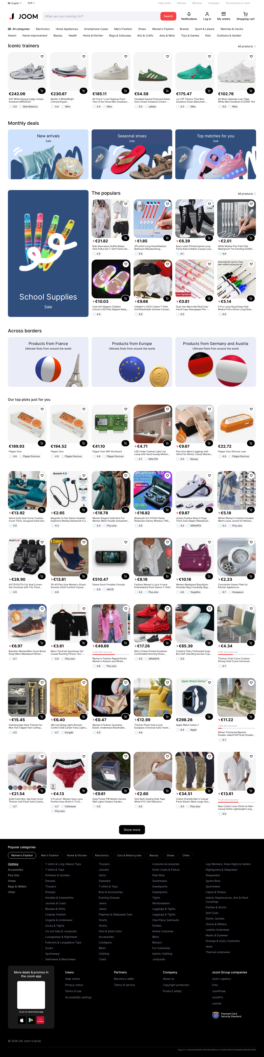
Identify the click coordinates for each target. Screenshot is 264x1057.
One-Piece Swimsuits (165, 920)
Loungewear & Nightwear (61, 936)
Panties (157, 925)
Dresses (50, 880)
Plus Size (13, 875)
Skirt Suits (212, 912)
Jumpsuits (158, 959)
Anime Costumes (162, 931)
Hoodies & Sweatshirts (59, 897)
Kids (208, 35)
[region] (132, 80)
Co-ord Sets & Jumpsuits (61, 931)
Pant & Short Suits (110, 931)
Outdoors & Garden (229, 35)
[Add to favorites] (42, 56)
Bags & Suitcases (120, 35)
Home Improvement (34, 35)
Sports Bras (213, 880)
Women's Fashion (163, 29)
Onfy (215, 985)
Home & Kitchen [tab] (77, 855)
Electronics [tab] (102, 855)
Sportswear (52, 953)
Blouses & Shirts (55, 908)
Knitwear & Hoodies (57, 875)
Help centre (164, 3)
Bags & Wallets (17, 886)
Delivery (181, 3)
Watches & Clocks (232, 29)
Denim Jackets (215, 918)
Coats (102, 959)
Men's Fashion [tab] (50, 855)
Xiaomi (12, 35)
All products (245, 46)
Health (73, 35)
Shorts (103, 920)
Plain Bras (158, 875)
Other (11, 892)
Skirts (102, 875)
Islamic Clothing (162, 953)
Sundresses (159, 880)
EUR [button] (30, 3)
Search (168, 16)
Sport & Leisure (204, 29)
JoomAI (216, 1003)
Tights (156, 897)
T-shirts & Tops (54, 869)
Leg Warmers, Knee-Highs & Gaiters (228, 864)
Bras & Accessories (111, 892)
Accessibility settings (78, 997)
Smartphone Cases (96, 29)
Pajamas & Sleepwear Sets (115, 914)
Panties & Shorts (216, 907)
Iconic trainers (23, 45)
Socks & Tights (54, 925)
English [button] (15, 3)
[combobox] (100, 16)
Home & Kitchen (93, 35)
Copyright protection (176, 985)
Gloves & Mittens (216, 924)
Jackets (104, 869)
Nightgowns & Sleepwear (222, 869)
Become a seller (124, 978)
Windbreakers (161, 903)
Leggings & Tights (163, 908)
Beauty (58, 35)
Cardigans (105, 942)
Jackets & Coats (55, 903)
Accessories (15, 869)
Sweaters (105, 880)
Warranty (197, 3)
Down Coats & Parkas (166, 869)
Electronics (43, 29)
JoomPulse (219, 991)
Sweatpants (159, 886)
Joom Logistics (221, 978)
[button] (22, 1020)
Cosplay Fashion (55, 914)
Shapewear (213, 875)
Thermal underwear (218, 952)
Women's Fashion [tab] (22, 855)
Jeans (102, 903)
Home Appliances (67, 29)
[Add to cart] (41, 90)
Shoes (142, 29)
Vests (209, 946)
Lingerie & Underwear (58, 920)
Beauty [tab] (154, 855)
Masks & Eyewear (217, 935)
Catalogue (213, 3)
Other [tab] (186, 855)
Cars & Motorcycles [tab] (129, 855)
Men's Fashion (123, 29)
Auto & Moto (167, 35)
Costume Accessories (165, 864)
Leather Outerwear (217, 929)
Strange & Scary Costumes (223, 940)
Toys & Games (190, 35)
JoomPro (217, 997)
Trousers (50, 886)
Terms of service (124, 985)
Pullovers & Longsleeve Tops (63, 942)
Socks (49, 948)
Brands (184, 29)
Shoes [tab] (170, 855)
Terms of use (73, 991)
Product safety (172, 991)
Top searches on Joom (238, 3)
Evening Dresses (109, 897)
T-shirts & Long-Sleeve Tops (63, 864)
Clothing (13, 864)
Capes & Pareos (216, 892)
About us (168, 978)
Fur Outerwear (161, 948)
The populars (106, 193)
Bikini (102, 948)
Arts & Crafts (145, 35)
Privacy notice (74, 985)
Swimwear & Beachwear (60, 959)
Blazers (157, 942)
